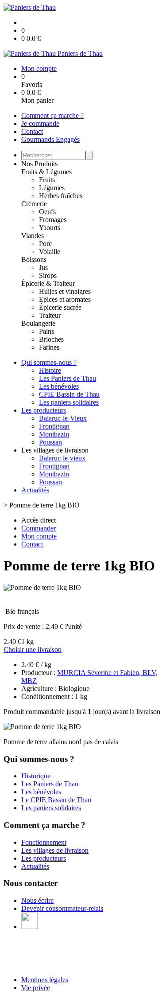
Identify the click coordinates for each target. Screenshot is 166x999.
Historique (35, 776)
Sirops (48, 275)
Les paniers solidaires (69, 402)
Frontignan (54, 426)
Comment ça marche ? (52, 115)
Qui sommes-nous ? (49, 362)
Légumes (52, 187)
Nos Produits (39, 164)
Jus (43, 267)
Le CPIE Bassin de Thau (56, 800)
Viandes (32, 235)
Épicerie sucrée (60, 307)
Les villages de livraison (55, 850)
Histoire (50, 370)
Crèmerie (34, 203)
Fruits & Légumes (46, 172)
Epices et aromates (65, 299)
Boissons (33, 259)
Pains (46, 331)
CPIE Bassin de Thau (69, 394)
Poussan (50, 442)
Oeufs (47, 211)
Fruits (47, 179)
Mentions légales (44, 979)
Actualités (35, 490)
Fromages (52, 219)
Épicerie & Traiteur (48, 283)
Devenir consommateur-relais (62, 908)
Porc (45, 243)
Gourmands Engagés (50, 139)
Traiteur (50, 315)
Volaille (49, 251)
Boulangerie (38, 323)
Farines (49, 347)
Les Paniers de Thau (67, 378)
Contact (32, 131)
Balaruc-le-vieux (62, 458)
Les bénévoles (59, 386)
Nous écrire (37, 900)
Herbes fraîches (60, 195)
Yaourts (49, 227)
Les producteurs (43, 410)
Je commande (40, 123)
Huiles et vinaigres (65, 291)
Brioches (51, 339)
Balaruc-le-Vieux (63, 418)
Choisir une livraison (33, 649)
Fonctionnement (43, 842)
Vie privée (35, 987)
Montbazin (54, 434)
